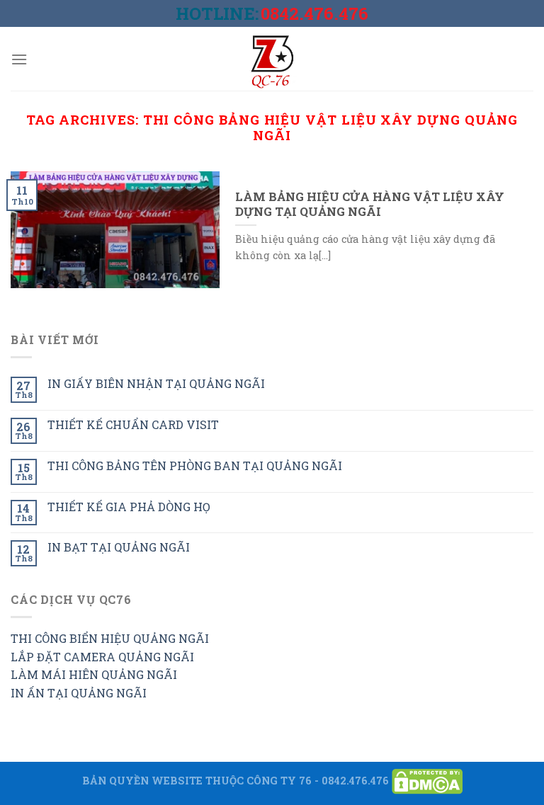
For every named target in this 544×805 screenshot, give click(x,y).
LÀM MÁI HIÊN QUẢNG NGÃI (94, 674)
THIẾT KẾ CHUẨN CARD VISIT (133, 424)
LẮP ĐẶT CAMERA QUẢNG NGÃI (102, 656)
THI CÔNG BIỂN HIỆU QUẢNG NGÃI (110, 638)
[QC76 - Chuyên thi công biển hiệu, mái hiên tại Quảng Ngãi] (272, 59)
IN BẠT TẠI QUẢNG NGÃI (118, 547)
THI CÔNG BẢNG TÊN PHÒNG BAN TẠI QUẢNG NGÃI (194, 465)
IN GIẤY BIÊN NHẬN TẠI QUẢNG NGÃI (156, 383)
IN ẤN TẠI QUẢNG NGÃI (79, 692)
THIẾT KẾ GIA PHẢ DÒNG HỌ (128, 506)
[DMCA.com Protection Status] (427, 780)
